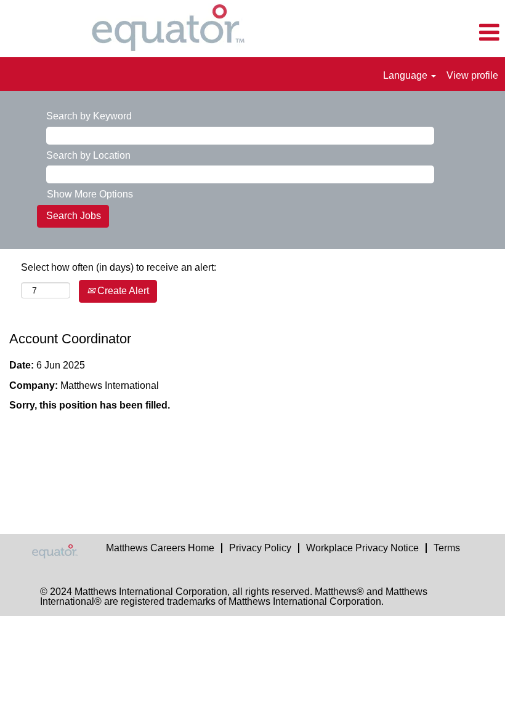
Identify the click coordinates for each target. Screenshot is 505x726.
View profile (472, 75)
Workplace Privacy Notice (362, 548)
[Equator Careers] (62, 551)
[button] (421, 33)
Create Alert (122, 290)
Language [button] (406, 75)
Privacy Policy (260, 548)
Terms (447, 548)
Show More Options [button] (90, 194)
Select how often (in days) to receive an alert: (118, 267)
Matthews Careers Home (160, 548)
